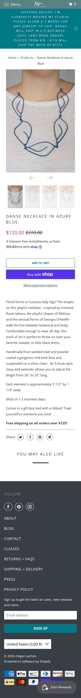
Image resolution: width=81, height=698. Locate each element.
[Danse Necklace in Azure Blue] (40, 121)
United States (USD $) (24, 644)
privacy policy (18, 589)
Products (27, 58)
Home (12, 58)
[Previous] (31, 177)
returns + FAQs (19, 559)
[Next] (49, 177)
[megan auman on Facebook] (9, 507)
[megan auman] (40, 4)
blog (9, 528)
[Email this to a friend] (49, 437)
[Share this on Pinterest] (39, 437)
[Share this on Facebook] (29, 437)
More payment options (40, 285)
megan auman (25, 656)
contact (12, 538)
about (10, 518)
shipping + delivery (23, 569)
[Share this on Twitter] (20, 437)
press (9, 579)
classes (11, 548)
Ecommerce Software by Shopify (27, 661)
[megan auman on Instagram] (31, 507)
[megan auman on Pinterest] (20, 507)
